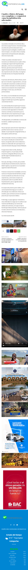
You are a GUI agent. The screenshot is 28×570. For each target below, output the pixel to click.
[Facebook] (8, 231)
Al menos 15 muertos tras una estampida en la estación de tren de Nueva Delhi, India (7, 240)
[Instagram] (14, 525)
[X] (11, 231)
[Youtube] (17, 525)
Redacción (5, 23)
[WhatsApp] (18, 231)
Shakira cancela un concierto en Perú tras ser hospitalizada (21, 240)
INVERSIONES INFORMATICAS (17, 529)
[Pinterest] (15, 231)
